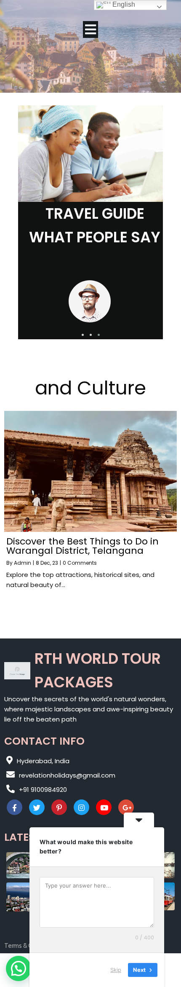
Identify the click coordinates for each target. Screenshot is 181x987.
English (123, 4)
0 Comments (80, 562)
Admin (22, 562)
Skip (115, 969)
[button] (83, 335)
